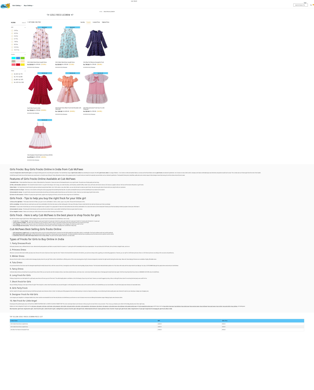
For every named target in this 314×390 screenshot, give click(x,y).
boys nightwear (203, 306)
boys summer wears (195, 306)
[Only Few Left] (40, 88)
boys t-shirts (219, 306)
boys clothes (234, 306)
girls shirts (78, 306)
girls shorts (99, 306)
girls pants (39, 306)
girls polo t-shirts (71, 306)
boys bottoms (177, 306)
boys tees (171, 306)
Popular (89, 22)
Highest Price (105, 22)
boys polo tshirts (227, 306)
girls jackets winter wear (131, 306)
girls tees (34, 306)
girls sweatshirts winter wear (146, 306)
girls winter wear (113, 306)
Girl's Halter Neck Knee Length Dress (19, 323)
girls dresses (93, 306)
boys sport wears (212, 306)
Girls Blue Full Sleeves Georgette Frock (20, 329)
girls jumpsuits (56, 306)
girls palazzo (105, 306)
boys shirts (166, 306)
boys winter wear (185, 306)
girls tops (44, 306)
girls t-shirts (63, 306)
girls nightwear (120, 306)
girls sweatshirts (85, 306)
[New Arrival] (40, 43)
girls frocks (49, 306)
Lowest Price (96, 22)
